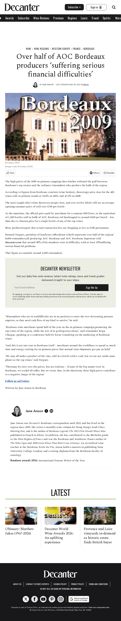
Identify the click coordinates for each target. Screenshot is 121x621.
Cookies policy (60, 584)
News (86, 84)
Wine (28, 49)
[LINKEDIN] (52, 411)
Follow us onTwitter (17, 381)
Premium (58, 18)
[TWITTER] (47, 411)
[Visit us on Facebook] (34, 599)
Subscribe (73, 7)
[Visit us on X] (26, 599)
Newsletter (111, 172)
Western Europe (61, 49)
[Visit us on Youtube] (43, 599)
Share (12, 172)
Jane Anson (47, 84)
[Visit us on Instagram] (60, 599)
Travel (95, 18)
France (77, 49)
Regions (72, 18)
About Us (17, 584)
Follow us (96, 172)
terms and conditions (98, 584)
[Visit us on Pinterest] (52, 599)
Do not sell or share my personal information (60, 588)
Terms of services (42, 294)
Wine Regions (41, 49)
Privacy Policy (77, 584)
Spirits (107, 18)
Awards (9, 18)
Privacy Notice (83, 294)
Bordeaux (89, 49)
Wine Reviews (41, 18)
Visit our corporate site (98, 607)
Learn (84, 18)
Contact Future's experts (37, 584)
